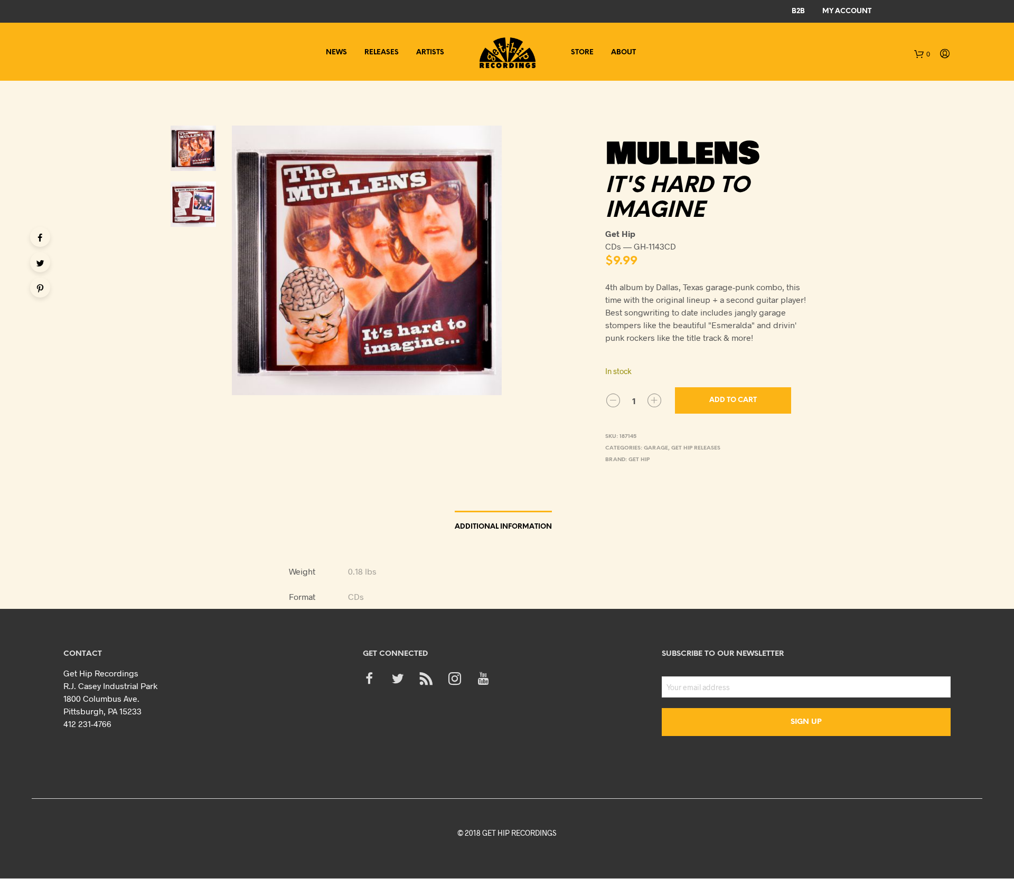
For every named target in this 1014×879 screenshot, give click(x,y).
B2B (798, 11)
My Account (846, 11)
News (336, 52)
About (623, 52)
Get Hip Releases (695, 448)
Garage (656, 448)
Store (582, 52)
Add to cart (733, 400)
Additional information (503, 526)
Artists (430, 52)
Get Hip (639, 460)
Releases (381, 52)
